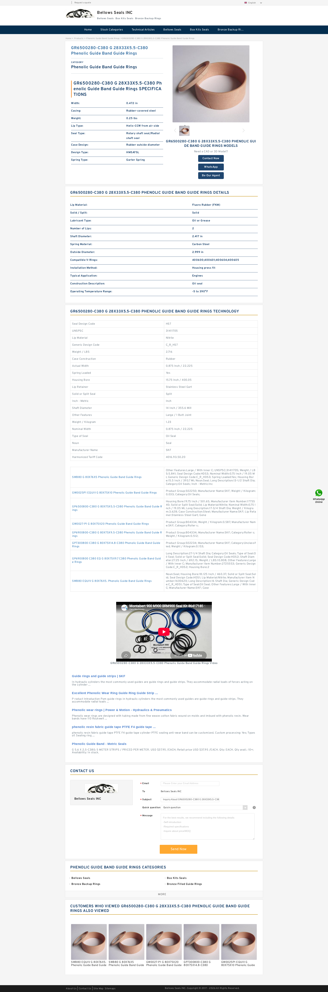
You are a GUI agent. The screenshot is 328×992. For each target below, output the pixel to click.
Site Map (98, 988)
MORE (162, 894)
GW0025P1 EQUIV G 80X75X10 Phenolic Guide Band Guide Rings (114, 493)
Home (88, 29)
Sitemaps (110, 988)
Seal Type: (78, 133)
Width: (75, 103)
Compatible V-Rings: (84, 260)
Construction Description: (87, 283)
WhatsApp (211, 167)
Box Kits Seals (199, 29)
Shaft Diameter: (81, 236)
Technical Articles (143, 29)
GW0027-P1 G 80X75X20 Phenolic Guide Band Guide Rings (110, 524)
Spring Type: (79, 160)
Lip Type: (77, 126)
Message (146, 815)
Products (79, 38)
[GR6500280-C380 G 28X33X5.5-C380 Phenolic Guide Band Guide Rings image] (211, 84)
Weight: (76, 118)
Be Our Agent (211, 175)
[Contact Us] (319, 496)
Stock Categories (111, 29)
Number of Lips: (81, 228)
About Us (71, 988)
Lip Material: (78, 205)
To (143, 791)
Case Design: (79, 145)
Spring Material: (81, 244)
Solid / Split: (78, 213)
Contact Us (85, 988)
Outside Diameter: (82, 252)
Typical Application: (83, 276)
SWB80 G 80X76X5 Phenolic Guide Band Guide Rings (107, 477)
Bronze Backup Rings (232, 29)
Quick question (151, 807)
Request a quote (82, 2)
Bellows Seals (172, 29)
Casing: (76, 111)
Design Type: (79, 152)
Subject (146, 799)
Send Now (179, 849)
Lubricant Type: (80, 220)
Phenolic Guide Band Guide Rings (103, 38)
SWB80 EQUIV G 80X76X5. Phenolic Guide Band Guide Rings (112, 581)
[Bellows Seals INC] (79, 13)
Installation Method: (83, 268)
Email (144, 783)
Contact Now (210, 158)
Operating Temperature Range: (91, 291)
